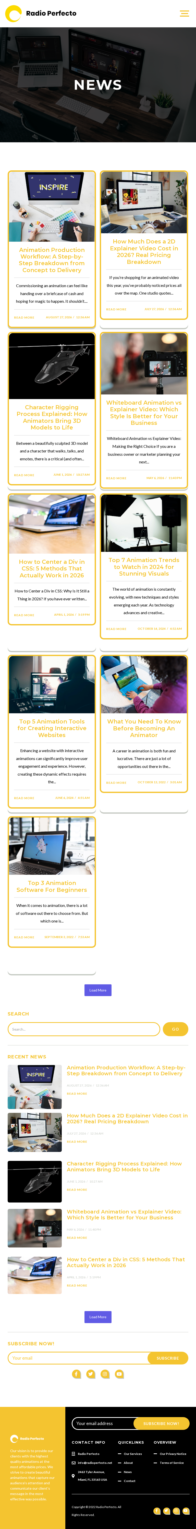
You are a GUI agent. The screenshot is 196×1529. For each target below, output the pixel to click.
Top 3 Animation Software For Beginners (52, 886)
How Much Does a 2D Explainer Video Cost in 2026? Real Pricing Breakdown (144, 251)
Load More (98, 990)
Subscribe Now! (161, 1423)
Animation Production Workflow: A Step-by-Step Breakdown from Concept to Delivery (52, 260)
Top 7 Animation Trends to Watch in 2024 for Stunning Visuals (143, 567)
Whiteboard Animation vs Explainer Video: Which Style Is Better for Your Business (144, 413)
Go (175, 1029)
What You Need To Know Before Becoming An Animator (144, 728)
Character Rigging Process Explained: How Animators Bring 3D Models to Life (52, 417)
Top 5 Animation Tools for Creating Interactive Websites (52, 728)
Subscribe (168, 1358)
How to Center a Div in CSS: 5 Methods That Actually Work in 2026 (52, 569)
